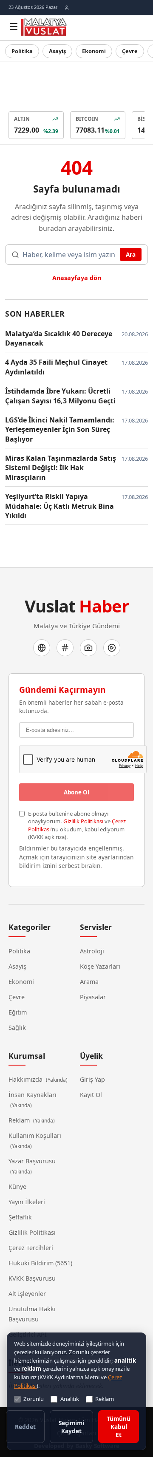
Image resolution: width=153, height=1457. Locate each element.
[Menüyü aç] (13, 26)
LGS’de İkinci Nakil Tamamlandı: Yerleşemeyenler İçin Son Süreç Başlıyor (59, 429)
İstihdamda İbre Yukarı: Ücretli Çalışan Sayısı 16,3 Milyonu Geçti (60, 395)
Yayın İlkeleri (26, 1202)
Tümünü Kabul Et (118, 1426)
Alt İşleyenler (27, 1294)
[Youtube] (111, 647)
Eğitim (17, 1012)
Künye (17, 1186)
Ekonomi (94, 51)
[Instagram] (88, 647)
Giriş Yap (92, 1079)
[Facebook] (41, 647)
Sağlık (17, 1027)
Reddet (25, 1427)
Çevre (130, 51)
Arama (89, 982)
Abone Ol (76, 792)
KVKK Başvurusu (32, 1278)
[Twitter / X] (65, 647)
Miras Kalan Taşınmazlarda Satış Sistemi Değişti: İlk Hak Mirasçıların (60, 468)
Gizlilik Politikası (83, 821)
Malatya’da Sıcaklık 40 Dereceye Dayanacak (58, 338)
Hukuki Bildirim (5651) (40, 1263)
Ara (131, 254)
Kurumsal (26, 1056)
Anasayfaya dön (76, 278)
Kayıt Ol (91, 1095)
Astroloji (92, 951)
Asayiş (57, 51)
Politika (22, 51)
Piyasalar (93, 997)
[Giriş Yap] (66, 7)
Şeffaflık (20, 1217)
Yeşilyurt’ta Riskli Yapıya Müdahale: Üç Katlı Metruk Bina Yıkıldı (59, 506)
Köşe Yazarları (100, 966)
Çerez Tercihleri (30, 1248)
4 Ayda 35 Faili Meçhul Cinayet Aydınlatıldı (56, 366)
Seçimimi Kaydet (71, 1427)
